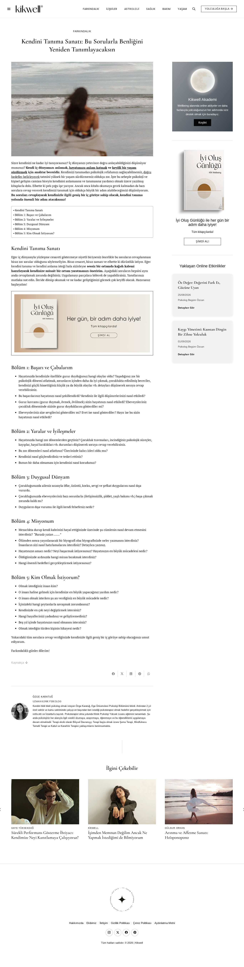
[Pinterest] (134, 932)
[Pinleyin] (139, 674)
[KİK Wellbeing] (29, 9)
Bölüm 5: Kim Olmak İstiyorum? (34, 233)
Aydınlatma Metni (165, 923)
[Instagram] (109, 932)
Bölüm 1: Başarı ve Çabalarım (33, 215)
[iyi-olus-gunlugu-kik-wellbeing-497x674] (201, 182)
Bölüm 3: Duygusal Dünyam (32, 224)
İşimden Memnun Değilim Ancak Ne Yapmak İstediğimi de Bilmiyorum (117, 835)
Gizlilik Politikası (120, 923)
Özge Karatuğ (43, 696)
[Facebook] (126, 932)
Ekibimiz (91, 923)
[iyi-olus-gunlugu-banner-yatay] (82, 323)
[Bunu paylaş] (113, 674)
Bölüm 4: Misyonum (27, 229)
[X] (117, 932)
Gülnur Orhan (175, 828)
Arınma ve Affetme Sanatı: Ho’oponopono (186, 835)
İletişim (104, 923)
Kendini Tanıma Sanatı (29, 210)
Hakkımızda (76, 923)
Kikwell (93, 828)
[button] (9, 9)
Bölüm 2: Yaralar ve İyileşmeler (34, 219)
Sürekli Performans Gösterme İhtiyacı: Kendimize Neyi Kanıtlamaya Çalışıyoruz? (45, 835)
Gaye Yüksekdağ (22, 828)
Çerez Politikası (142, 923)
